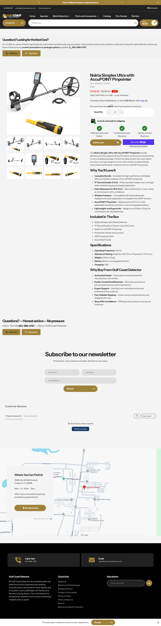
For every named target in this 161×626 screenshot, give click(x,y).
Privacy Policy (64, 596)
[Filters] (137, 416)
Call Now (13, 53)
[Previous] (39, 2)
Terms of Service (65, 599)
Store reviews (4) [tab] (30, 416)
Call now (13, 332)
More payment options (138, 146)
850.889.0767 (8, 8)
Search (61, 603)
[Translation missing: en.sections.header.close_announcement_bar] (158, 2)
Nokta (92, 87)
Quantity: (98, 112)
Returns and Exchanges (69, 585)
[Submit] (149, 583)
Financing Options (44, 8)
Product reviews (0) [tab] (14, 416)
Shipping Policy (65, 588)
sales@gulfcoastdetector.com (25, 8)
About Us (62, 581)
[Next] (122, 2)
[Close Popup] (158, 622)
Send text (32, 332)
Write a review (80, 429)
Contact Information (67, 592)
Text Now (33, 53)
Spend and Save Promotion (70, 607)
